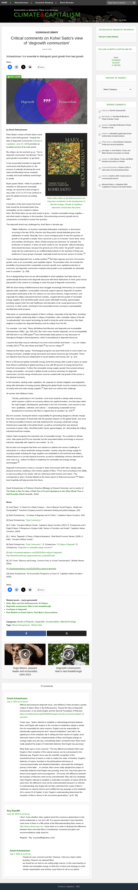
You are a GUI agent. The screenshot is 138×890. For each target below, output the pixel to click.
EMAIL (116, 58)
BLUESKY (116, 63)
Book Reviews (67, 3)
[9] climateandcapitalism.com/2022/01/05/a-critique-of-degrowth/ (31, 569)
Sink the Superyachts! (117, 111)
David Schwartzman (21, 625)
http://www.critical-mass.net (32, 826)
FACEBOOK (116, 60)
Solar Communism (33, 520)
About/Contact (21, 3)
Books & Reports (26, 622)
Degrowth (40, 622)
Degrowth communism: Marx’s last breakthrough (28, 606)
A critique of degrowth (16, 609)
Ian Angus (105, 150)
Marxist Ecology (68, 622)
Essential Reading (44, 3)
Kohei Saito (37, 625)
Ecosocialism (52, 622)
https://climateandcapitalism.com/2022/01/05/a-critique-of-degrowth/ (35, 553)
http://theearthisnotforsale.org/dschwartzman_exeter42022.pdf (30, 556)
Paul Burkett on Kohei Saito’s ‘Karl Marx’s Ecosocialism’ (32, 612)
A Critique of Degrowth (66, 544)
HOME (4, 3)
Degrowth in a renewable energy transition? (35, 548)
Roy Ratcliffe (13, 811)
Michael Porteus (108, 184)
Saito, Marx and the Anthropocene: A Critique (27, 603)
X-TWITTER (116, 65)
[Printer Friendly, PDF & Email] (13, 76)
